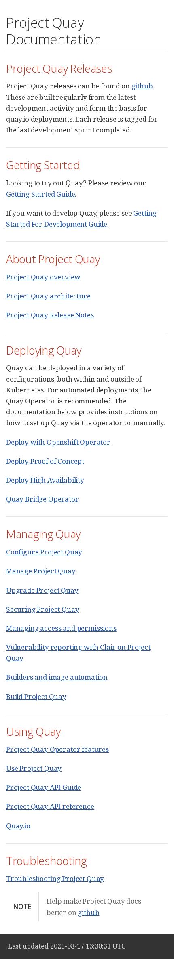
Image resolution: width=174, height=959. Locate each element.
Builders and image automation (57, 677)
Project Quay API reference (50, 806)
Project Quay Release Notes (50, 314)
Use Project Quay (34, 768)
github (142, 85)
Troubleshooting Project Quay (55, 878)
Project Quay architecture (48, 295)
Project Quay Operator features (57, 749)
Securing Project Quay (42, 609)
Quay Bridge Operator (42, 499)
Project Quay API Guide (43, 787)
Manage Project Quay (41, 570)
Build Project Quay (36, 696)
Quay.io (18, 825)
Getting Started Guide (40, 194)
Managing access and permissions (61, 628)
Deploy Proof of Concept (45, 461)
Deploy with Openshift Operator (58, 442)
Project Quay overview (43, 276)
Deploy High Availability (45, 480)
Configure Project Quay (44, 551)
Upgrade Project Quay (42, 590)
